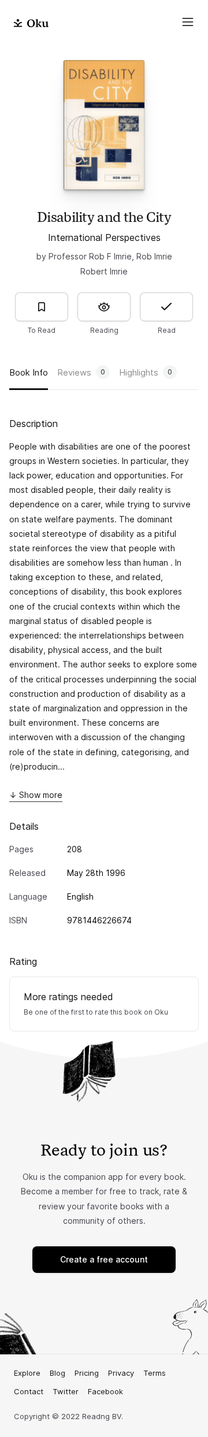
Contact (28, 1391)
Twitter (66, 1391)
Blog (57, 1372)
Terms (154, 1372)
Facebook (105, 1391)
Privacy (121, 1372)
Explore (27, 1372)
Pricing (87, 1372)
